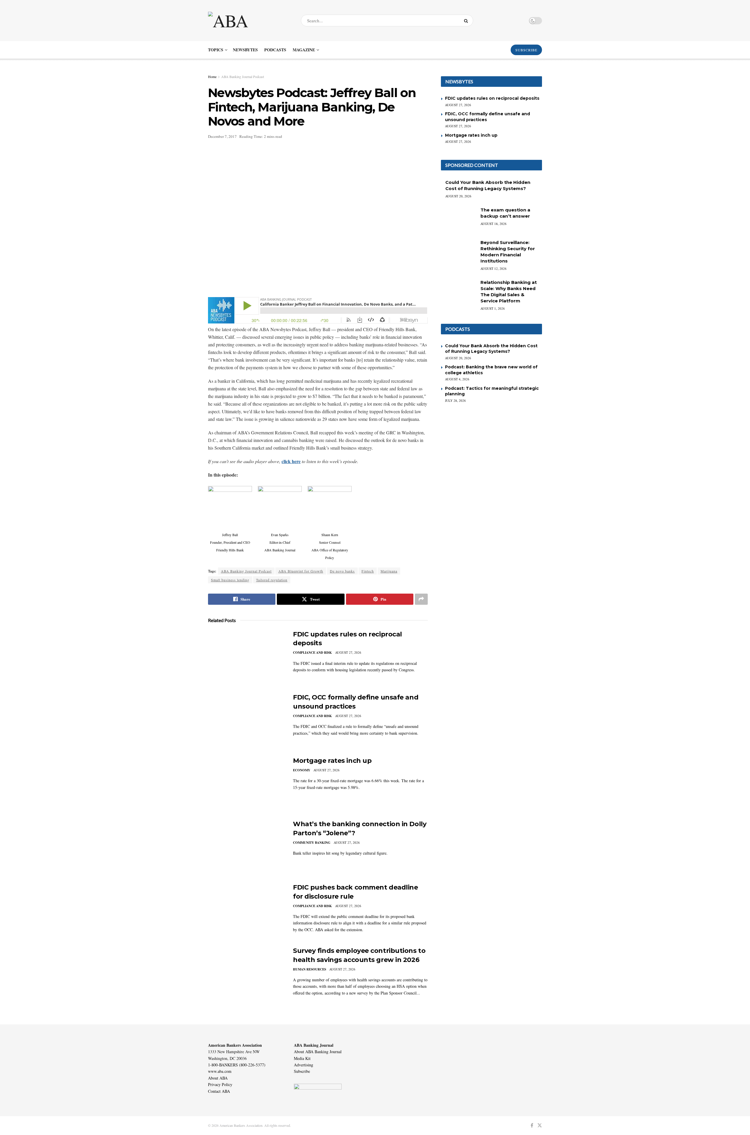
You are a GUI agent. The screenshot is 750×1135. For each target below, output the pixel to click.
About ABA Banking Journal (318, 1051)
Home (212, 76)
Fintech (368, 571)
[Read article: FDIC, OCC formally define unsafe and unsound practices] (246, 720)
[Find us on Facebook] (532, 1125)
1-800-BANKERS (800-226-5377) (236, 1065)
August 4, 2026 (457, 379)
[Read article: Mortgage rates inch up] (246, 783)
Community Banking (311, 842)
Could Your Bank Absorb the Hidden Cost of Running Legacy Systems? (491, 348)
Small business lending (230, 579)
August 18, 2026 (493, 223)
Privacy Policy (220, 1084)
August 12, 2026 (493, 268)
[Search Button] (467, 20)
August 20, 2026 (458, 196)
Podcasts (275, 50)
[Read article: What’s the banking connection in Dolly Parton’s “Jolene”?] (246, 847)
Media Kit (302, 1058)
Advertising (303, 1065)
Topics (215, 50)
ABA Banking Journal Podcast (242, 76)
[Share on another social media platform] (421, 599)
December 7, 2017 (222, 136)
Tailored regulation (271, 579)
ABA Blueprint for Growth (300, 571)
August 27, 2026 (348, 652)
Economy (301, 770)
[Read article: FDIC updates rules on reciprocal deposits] (246, 657)
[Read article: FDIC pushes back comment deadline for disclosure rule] (246, 910)
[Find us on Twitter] (539, 1125)
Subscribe (302, 1071)
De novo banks (342, 571)
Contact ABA (219, 1091)
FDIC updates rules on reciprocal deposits (492, 98)
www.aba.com (219, 1071)
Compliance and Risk (312, 652)
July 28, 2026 (455, 400)
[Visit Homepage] (249, 20)
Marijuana (389, 571)
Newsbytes (245, 50)
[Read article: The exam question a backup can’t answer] (458, 219)
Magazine (304, 50)
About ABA (218, 1078)
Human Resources (309, 969)
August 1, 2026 (492, 308)
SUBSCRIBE (526, 50)
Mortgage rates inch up (332, 761)
